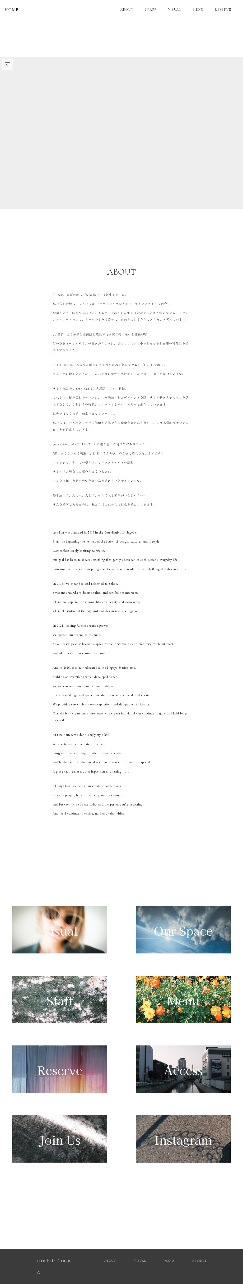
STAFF (151, 10)
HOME (12, 9)
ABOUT (127, 10)
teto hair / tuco (53, 1260)
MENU (198, 10)
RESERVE (223, 10)
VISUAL (174, 10)
